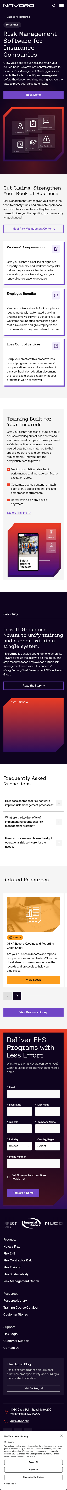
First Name (14, 1104)
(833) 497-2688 (19, 1421)
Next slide (17, 996)
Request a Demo (23, 1192)
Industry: (13, 1139)
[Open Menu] (61, 5)
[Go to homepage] (18, 5)
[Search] (52, 5)
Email (11, 1087)
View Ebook (33, 979)
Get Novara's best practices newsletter (29, 1177)
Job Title (12, 1122)
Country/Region (45, 1139)
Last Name (42, 1104)
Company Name (45, 1122)
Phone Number (16, 1156)
